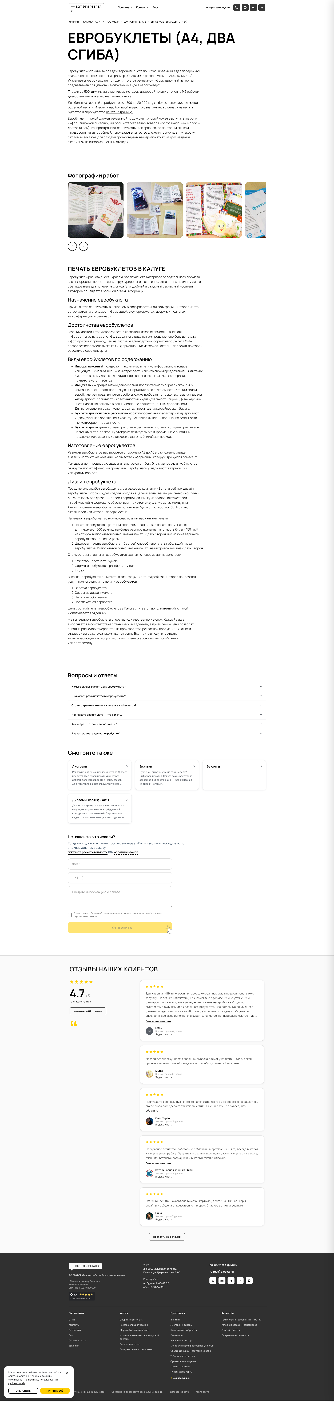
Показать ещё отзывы (167, 1237)
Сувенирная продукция (183, 1361)
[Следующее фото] (83, 246)
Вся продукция (181, 1377)
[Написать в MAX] (249, 1280)
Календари (176, 1335)
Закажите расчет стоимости (88, 852)
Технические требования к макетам (241, 1319)
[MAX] (245, 7)
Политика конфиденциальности (87, 1391)
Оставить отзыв (77, 1340)
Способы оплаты (230, 1330)
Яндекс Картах (82, 1001)
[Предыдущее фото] (72, 246)
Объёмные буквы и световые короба (190, 1350)
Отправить (122, 928)
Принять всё (54, 1390)
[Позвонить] (236, 7)
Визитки (175, 1319)
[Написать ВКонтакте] (240, 1280)
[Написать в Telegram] (231, 1280)
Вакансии (74, 1345)
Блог (155, 7)
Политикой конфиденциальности (108, 913)
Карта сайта (202, 1391)
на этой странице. (119, 112)
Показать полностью (158, 1021)
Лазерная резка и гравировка (136, 1349)
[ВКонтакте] (253, 7)
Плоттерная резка (130, 1344)
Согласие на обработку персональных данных (137, 1391)
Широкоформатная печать (134, 1330)
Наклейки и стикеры (181, 1340)
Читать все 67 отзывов (90, 1011)
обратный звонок (126, 852)
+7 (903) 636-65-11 (221, 1272)
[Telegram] (261, 7)
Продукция (125, 7)
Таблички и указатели (182, 1356)
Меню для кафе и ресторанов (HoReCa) (192, 1345)
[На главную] (87, 7)
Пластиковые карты (181, 1371)
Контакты (142, 7)
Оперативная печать (131, 1319)
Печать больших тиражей (134, 1324)
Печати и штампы (180, 1366)
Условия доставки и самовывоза (239, 1324)
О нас (72, 1319)
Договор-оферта (179, 1391)
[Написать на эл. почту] (221, 1280)
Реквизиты (75, 1330)
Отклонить (23, 1390)
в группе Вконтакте (135, 633)
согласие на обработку (144, 913)
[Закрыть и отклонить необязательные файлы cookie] (67, 1373)
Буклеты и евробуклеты (183, 1330)
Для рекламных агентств (235, 1335)
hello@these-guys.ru (223, 1265)
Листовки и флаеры (181, 1324)
